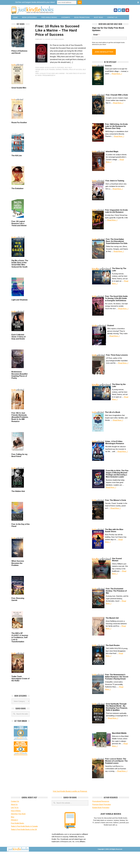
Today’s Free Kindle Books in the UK (24, 829)
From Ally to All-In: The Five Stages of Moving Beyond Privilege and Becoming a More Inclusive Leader (117, 474)
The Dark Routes (113, 645)
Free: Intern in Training (114, 181)
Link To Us (14, 807)
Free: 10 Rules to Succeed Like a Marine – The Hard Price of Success (57, 30)
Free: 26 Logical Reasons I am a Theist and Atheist (18, 223)
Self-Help (68, 67)
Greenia (108, 66)
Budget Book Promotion (100, 807)
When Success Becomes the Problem (17, 563)
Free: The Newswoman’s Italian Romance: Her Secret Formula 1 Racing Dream (116, 677)
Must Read (98, 17)
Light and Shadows (19, 300)
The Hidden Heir (18, 491)
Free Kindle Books (49, 17)
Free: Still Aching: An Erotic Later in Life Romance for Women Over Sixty (116, 126)
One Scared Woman (117, 560)
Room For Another (19, 122)
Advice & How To (50, 67)
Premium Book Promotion (101, 804)
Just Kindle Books (57, 39)
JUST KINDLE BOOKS (49, 10)
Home (15, 17)
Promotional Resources (100, 801)
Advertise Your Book (18, 814)
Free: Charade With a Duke (117, 95)
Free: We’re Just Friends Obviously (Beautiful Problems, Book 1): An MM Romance (19, 417)
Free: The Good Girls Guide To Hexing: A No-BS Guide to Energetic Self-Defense (116, 298)
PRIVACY (14, 820)
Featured (60, 67)
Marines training (62, 69)
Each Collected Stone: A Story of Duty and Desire (18, 337)
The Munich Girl (112, 618)
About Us (14, 804)
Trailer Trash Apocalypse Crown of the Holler (20, 679)
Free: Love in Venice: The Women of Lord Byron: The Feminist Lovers (116, 761)
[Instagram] (123, 10)
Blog (12, 817)
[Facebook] (115, 10)
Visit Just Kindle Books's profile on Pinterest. (70, 791)
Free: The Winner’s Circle (115, 500)
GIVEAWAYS (65, 17)
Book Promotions (82, 17)
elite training (50, 69)
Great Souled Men (18, 88)
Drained (110, 325)
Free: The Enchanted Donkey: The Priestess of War (116, 591)
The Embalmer (17, 188)
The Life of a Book (112, 412)
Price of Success (75, 69)
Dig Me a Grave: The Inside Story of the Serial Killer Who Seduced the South (19, 264)
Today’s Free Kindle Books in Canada (24, 826)
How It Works (16, 811)
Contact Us (112, 17)
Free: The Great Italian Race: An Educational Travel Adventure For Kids (116, 241)
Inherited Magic (112, 151)
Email (96, 35)
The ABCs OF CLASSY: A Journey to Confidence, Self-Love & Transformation (19, 637)
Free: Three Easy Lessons (117, 355)
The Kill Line (16, 155)
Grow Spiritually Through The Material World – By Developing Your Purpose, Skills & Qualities (117, 707)
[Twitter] (119, 10)
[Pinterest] (127, 10)
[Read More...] (117, 74)
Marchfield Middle (119, 733)
